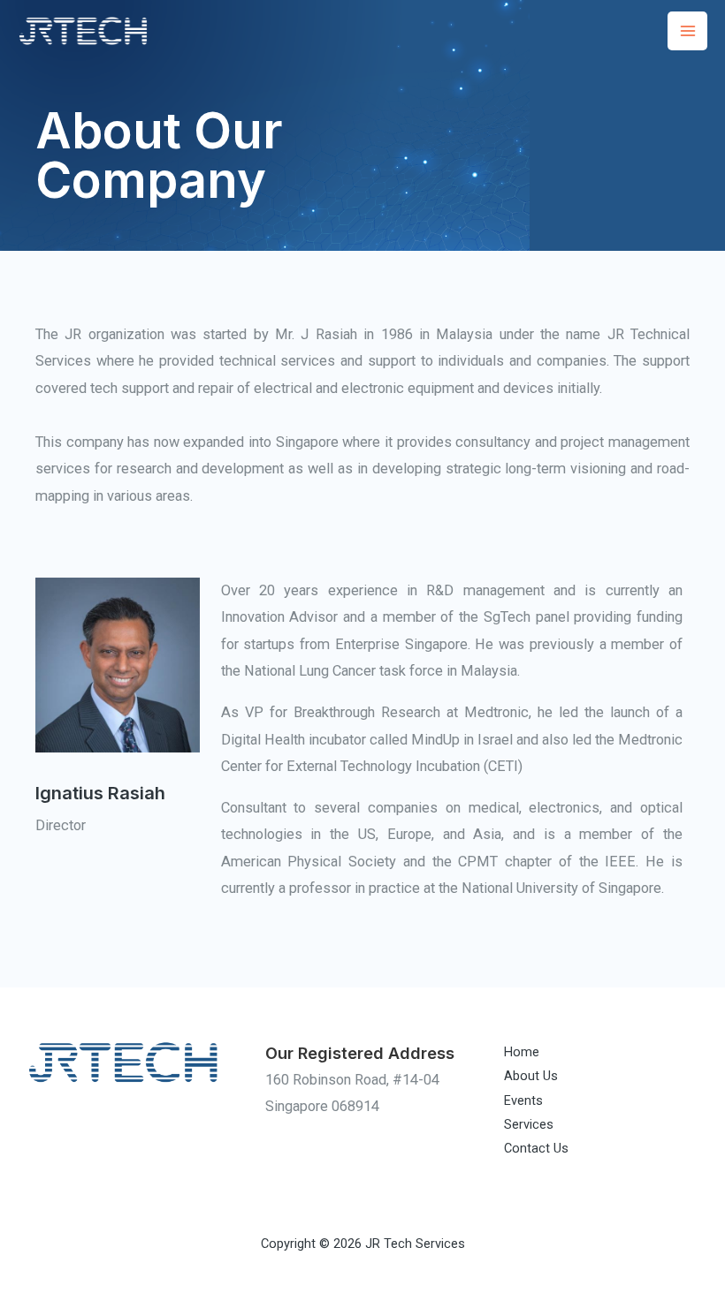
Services (528, 1124)
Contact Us (536, 1148)
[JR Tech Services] (83, 30)
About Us (531, 1076)
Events (523, 1100)
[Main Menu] (687, 31)
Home (521, 1052)
